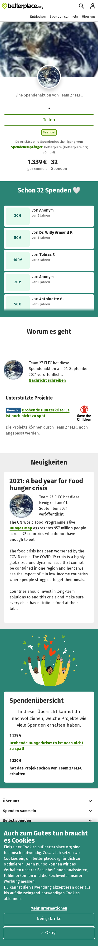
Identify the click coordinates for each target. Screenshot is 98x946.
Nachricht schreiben (47, 380)
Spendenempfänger (27, 147)
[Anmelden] (93, 6)
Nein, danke (49, 918)
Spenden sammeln (64, 17)
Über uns (89, 17)
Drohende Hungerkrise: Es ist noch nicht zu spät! (46, 746)
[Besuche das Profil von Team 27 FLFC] (49, 77)
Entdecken (38, 17)
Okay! (51, 932)
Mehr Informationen (49, 908)
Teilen (49, 119)
